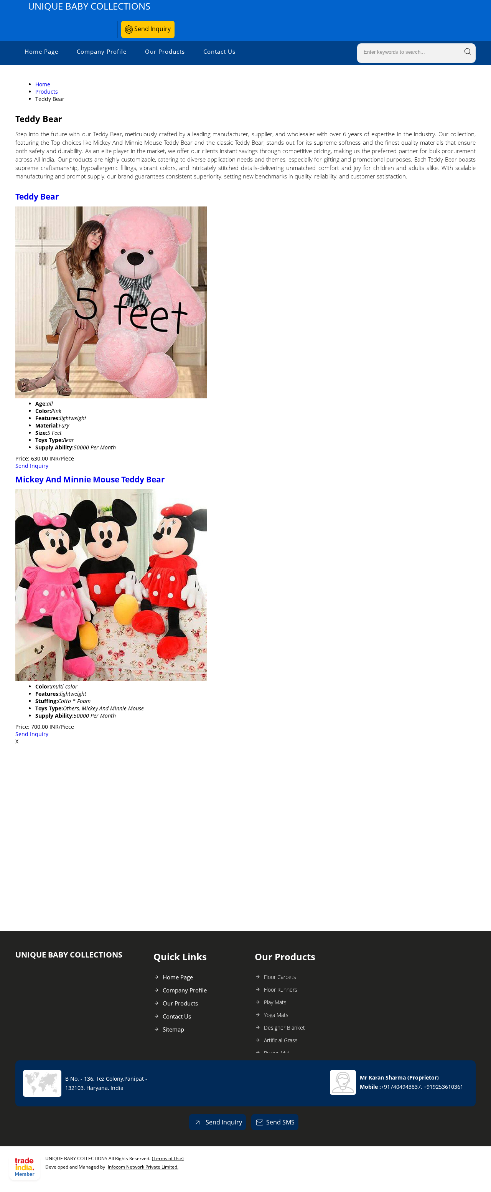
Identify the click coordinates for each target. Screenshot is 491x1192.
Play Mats (275, 1002)
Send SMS (280, 1122)
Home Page (41, 51)
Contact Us (219, 51)
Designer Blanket (284, 1027)
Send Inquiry (152, 29)
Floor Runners (280, 989)
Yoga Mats (276, 1015)
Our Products (165, 51)
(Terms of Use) (168, 1158)
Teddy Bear (37, 196)
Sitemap (173, 1029)
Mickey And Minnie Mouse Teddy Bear (90, 479)
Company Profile (102, 51)
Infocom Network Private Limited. (143, 1167)
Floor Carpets (280, 977)
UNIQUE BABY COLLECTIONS (89, 6)
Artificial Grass (281, 1040)
